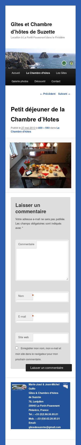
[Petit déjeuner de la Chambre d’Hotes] (40, 165)
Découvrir (39, 81)
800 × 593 (44, 128)
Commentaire (26, 244)
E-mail (25, 316)
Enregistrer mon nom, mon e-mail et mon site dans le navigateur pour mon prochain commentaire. (38, 353)
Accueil (16, 72)
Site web (23, 337)
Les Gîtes (61, 72)
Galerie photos (20, 81)
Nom (25, 295)
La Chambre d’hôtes (38, 73)
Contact (56, 81)
